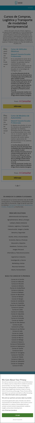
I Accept (17, 415)
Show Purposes (17, 419)
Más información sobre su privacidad (16, 395)
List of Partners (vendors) (9, 410)
